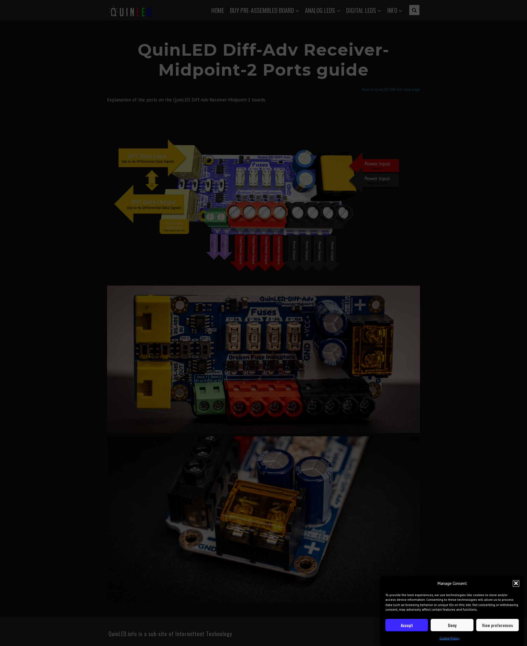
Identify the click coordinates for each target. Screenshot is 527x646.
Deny (452, 625)
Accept (407, 625)
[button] (516, 583)
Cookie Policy (449, 638)
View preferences (497, 625)
